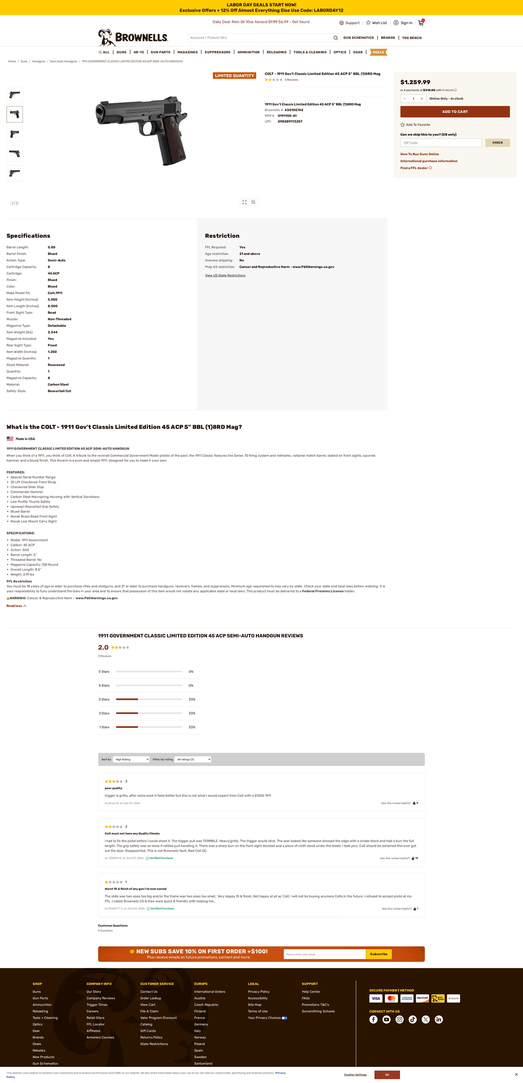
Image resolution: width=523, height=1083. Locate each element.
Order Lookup (150, 998)
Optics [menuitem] (340, 52)
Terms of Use (258, 1011)
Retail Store (95, 1018)
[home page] (133, 37)
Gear (36, 1031)
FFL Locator (96, 1024)
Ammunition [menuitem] (249, 52)
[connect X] (426, 1019)
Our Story (94, 992)
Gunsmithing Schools (318, 1011)
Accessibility (258, 998)
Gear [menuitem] (358, 52)
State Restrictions (154, 1044)
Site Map (255, 1005)
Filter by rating (163, 759)
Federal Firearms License (323, 591)
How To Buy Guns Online (419, 154)
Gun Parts (40, 998)
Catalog (146, 1024)
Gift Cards (148, 1031)
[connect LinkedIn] (439, 1019)
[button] (402, 23)
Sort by (106, 759)
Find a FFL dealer (414, 168)
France (199, 1018)
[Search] (335, 37)
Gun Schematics (45, 1063)
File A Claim (149, 1011)
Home (12, 61)
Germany (201, 1024)
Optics (38, 1024)
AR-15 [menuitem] (139, 52)
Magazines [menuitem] (188, 52)
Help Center (311, 992)
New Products (43, 1057)
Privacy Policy (259, 992)
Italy (197, 1031)
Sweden (200, 1057)
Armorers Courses (100, 1037)
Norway (200, 1037)
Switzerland (203, 1063)
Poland (199, 1044)
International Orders (209, 992)
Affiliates (94, 1031)
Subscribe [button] (379, 954)
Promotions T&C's (315, 1005)
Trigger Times (97, 1005)
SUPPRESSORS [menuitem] (218, 52)
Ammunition (42, 1005)
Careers (93, 1011)
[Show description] (17, 606)
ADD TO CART (455, 111)
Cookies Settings (355, 1074)
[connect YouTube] (386, 1019)
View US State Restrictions (225, 275)
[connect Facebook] (373, 1019)
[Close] (516, 1074)
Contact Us (149, 992)
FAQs (306, 998)
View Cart (147, 1005)
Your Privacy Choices (265, 1018)
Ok (387, 1074)
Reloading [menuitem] (277, 52)
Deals (37, 1044)
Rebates (39, 1050)
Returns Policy (151, 1037)
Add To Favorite (418, 125)
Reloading (40, 1011)
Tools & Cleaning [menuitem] (310, 52)
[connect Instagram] (400, 1019)
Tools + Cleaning (45, 1018)
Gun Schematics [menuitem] (358, 38)
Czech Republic (206, 1005)
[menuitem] (105, 52)
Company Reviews (101, 998)
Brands (38, 1037)
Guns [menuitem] (122, 52)
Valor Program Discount (158, 1018)
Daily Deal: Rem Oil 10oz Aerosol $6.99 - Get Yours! (262, 22)
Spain (198, 1050)
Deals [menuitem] (378, 52)
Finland (200, 1011)
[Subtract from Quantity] (405, 98)
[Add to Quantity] (422, 98)
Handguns (38, 61)
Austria (200, 998)
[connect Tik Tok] (413, 1019)
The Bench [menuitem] (412, 38)
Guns (24, 61)
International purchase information (428, 161)
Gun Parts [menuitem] (161, 52)
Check (498, 142)
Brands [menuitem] (388, 38)
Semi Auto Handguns (63, 61)
